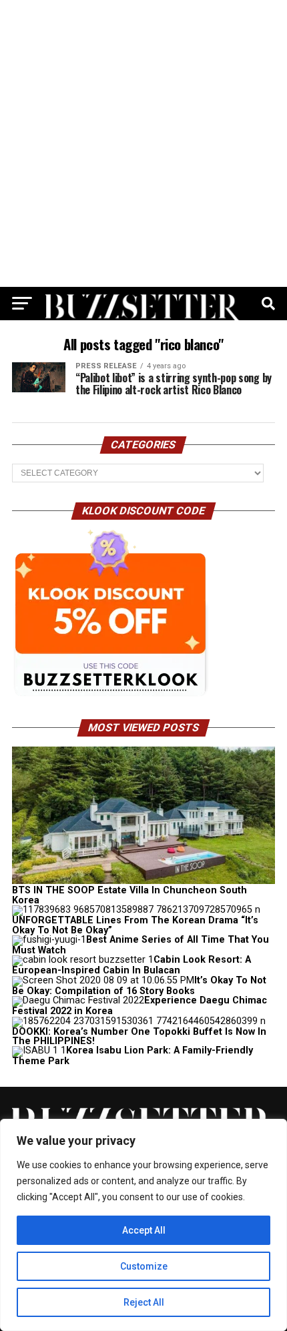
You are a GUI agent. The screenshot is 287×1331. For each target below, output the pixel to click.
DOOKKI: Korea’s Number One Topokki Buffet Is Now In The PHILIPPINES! (139, 1036)
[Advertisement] (143, 143)
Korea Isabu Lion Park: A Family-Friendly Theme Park (132, 1056)
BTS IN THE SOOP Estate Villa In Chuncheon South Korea (129, 895)
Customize (144, 1266)
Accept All (144, 1230)
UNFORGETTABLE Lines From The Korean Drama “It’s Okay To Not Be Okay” (135, 925)
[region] (143, 1225)
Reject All (143, 1302)
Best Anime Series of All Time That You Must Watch (140, 945)
